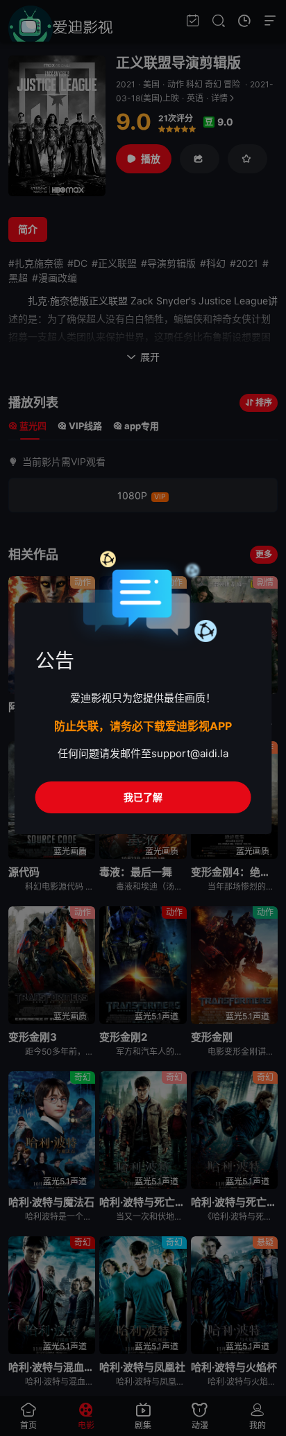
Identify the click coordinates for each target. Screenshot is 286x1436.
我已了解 (143, 797)
